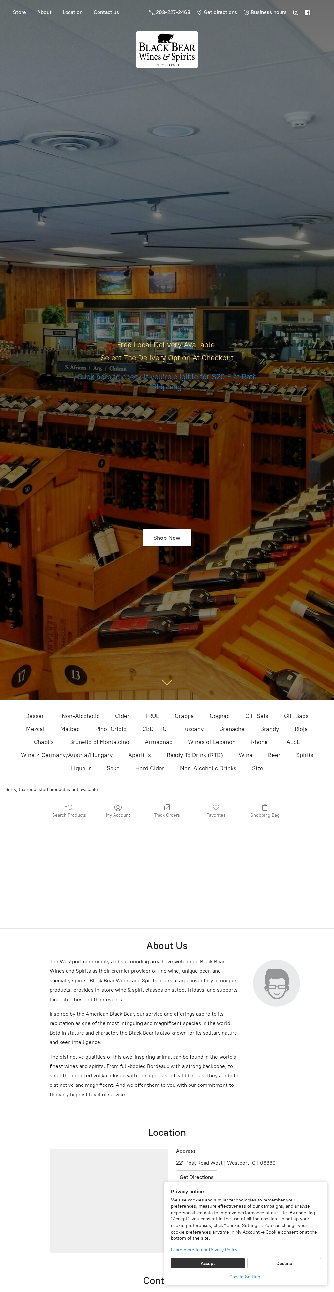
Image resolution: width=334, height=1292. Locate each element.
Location (73, 12)
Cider (122, 716)
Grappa (184, 716)
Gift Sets (256, 716)
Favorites (216, 815)
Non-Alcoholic (80, 716)
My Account (118, 815)
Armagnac (158, 742)
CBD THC (154, 729)
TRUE (152, 716)
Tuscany (193, 729)
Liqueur (81, 768)
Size (257, 768)
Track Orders (167, 815)
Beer (274, 755)
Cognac (220, 716)
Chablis (44, 742)
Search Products (69, 815)
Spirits (304, 755)
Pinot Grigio (111, 729)
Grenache (232, 729)
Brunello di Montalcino (99, 742)
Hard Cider (149, 768)
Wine (245, 755)
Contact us (106, 12)
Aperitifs (139, 755)
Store (19, 12)
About (44, 12)
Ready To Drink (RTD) (195, 755)
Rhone (259, 742)
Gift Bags (296, 716)
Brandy (269, 729)
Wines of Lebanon (211, 742)
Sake (113, 768)
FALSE (291, 742)
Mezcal (35, 729)
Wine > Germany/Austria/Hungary (67, 755)
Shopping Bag (265, 815)
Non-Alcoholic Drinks (208, 768)
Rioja (301, 729)
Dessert (35, 716)
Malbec (70, 729)
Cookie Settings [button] (246, 1277)
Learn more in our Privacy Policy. (204, 1249)
